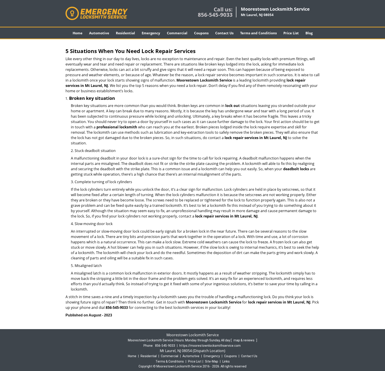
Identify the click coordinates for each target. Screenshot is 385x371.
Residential (125, 33)
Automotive (99, 33)
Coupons (201, 33)
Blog (309, 33)
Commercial (177, 33)
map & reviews (244, 340)
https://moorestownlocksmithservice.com (210, 345)
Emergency (151, 33)
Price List (291, 33)
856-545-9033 (215, 14)
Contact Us (224, 33)
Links (226, 361)
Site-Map (211, 361)
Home (77, 33)
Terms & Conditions (170, 361)
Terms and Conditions (258, 33)
